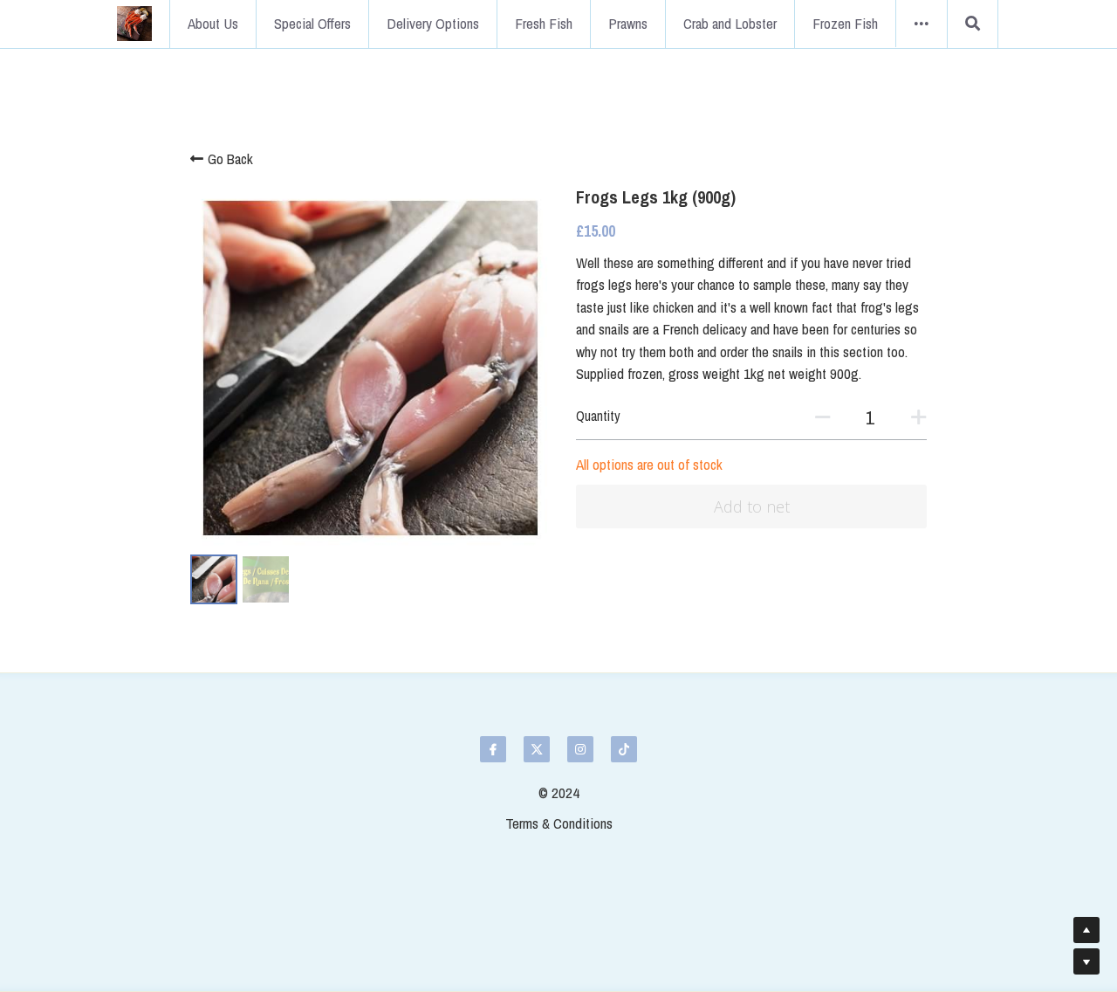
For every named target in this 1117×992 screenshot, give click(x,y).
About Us (213, 23)
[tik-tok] (624, 749)
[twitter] (537, 749)
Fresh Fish (543, 23)
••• (921, 23)
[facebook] (493, 749)
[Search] (972, 24)
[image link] (134, 22)
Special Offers (312, 23)
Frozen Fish (845, 23)
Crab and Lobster (730, 23)
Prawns (628, 23)
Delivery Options (433, 23)
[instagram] (580, 749)
